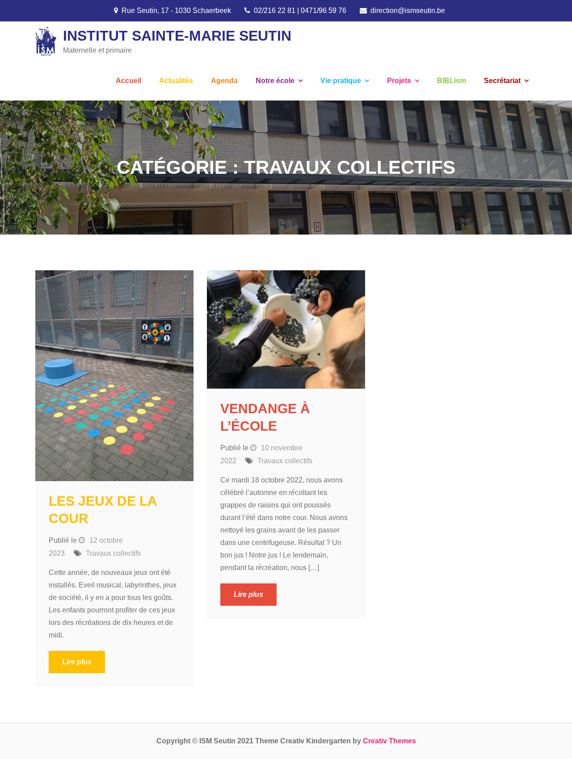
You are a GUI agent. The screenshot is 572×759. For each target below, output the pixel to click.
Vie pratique (340, 80)
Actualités (176, 80)
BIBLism (451, 80)
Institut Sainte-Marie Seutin (177, 36)
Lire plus (77, 662)
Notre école (275, 80)
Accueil (128, 80)
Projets (399, 80)
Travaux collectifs (113, 553)
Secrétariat (502, 80)
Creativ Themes (389, 741)
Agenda (224, 80)
